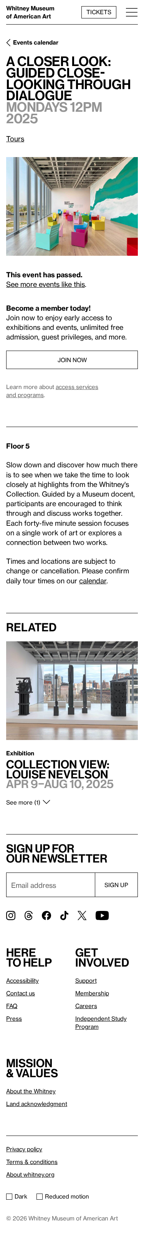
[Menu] (131, 12)
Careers (86, 1005)
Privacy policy (24, 1149)
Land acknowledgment (36, 1103)
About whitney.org (30, 1174)
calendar (92, 580)
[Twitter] (82, 915)
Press (14, 1018)
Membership (92, 993)
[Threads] (28, 915)
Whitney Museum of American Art (30, 12)
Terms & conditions (32, 1161)
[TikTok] (64, 915)
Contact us (20, 993)
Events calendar (35, 42)
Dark (21, 1196)
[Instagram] (11, 915)
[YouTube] (102, 915)
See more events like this (45, 284)
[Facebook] (46, 915)
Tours (15, 138)
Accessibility (22, 980)
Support (86, 980)
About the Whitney (31, 1091)
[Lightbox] (72, 206)
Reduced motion (67, 1196)
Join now (72, 359)
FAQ (11, 1005)
